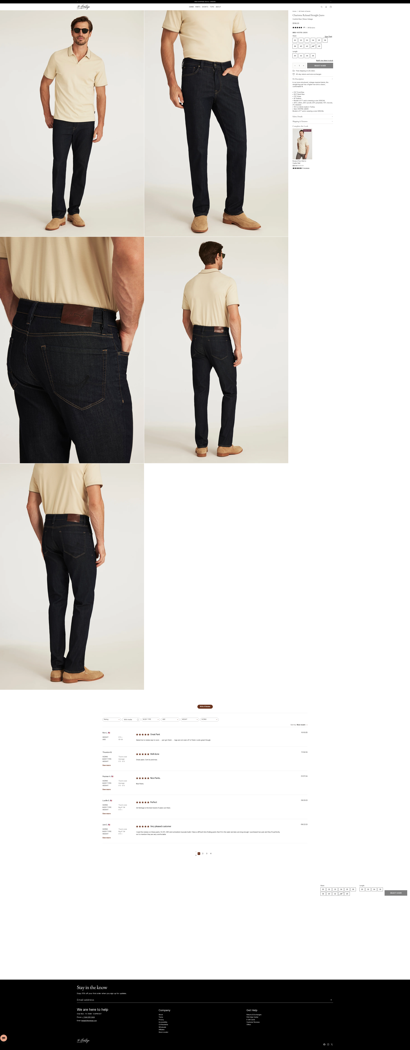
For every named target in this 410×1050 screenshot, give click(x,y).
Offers (249, 1024)
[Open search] (321, 6)
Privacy (161, 1020)
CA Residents (163, 1024)
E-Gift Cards (251, 1020)
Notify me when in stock (324, 60)
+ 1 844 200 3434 (88, 1017)
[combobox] (111, 719)
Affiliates (162, 1029)
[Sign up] (331, 1000)
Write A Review (205, 706)
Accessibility (163, 1022)
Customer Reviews (253, 1022)
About (161, 1015)
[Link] (294, 71)
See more (106, 765)
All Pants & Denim (304, 11)
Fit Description (298, 79)
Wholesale (162, 1027)
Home (294, 11)
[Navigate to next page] (205, 855)
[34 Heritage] (83, 7)
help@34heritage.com (89, 1020)
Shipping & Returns (300, 121)
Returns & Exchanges (254, 1015)
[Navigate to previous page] (205, 852)
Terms (161, 1017)
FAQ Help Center (252, 1017)
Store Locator (163, 1032)
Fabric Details (297, 116)
